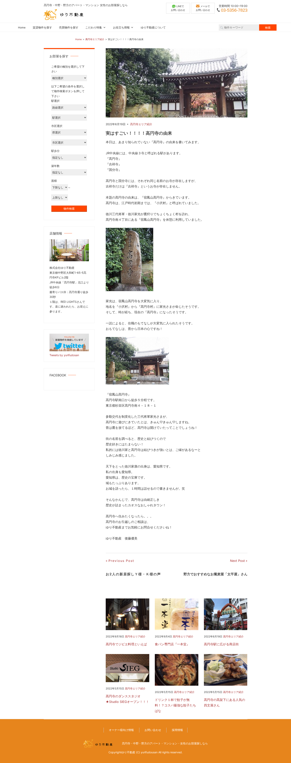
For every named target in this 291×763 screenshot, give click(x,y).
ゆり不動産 (128, 752)
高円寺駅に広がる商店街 (221, 644)
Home (22, 27)
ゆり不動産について (153, 27)
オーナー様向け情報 (121, 730)
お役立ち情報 (121, 27)
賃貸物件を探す (42, 27)
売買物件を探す (68, 27)
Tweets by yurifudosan (64, 355)
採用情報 (177, 730)
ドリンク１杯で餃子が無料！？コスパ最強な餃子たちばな (175, 705)
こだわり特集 (93, 27)
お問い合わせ (153, 730)
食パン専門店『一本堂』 (172, 644)
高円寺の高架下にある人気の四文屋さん (224, 702)
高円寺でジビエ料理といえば (126, 644)
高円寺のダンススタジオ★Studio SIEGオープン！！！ (127, 699)
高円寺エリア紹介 (141, 124)
